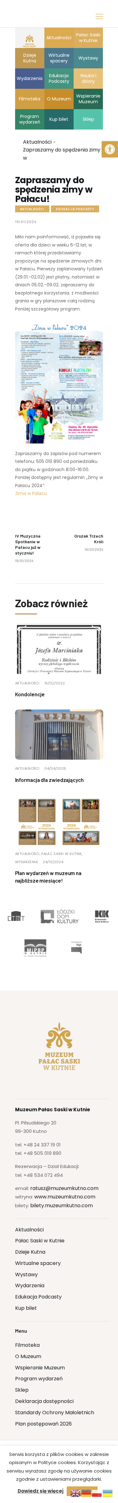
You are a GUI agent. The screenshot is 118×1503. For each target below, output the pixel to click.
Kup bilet (26, 1308)
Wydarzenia (26, 861)
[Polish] (97, 1493)
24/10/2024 (53, 861)
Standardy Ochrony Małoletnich (54, 1412)
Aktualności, (28, 853)
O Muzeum (28, 1356)
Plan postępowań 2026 (43, 1423)
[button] (110, 149)
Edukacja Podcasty (75, 209)
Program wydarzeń (39, 1378)
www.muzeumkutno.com (64, 1196)
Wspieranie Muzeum (40, 1367)
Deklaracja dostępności (44, 1401)
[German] (86, 1493)
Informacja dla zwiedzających (49, 780)
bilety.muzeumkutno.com (61, 1205)
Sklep (22, 1390)
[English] (75, 1493)
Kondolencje (30, 694)
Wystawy (26, 1274)
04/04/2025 (55, 768)
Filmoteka (27, 1345)
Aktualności (32, 209)
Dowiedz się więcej (41, 1491)
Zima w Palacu (31, 493)
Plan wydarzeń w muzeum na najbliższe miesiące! (48, 877)
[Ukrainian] (108, 1493)
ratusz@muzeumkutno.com (64, 1188)
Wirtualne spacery (38, 1263)
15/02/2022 (54, 683)
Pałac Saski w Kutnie (40, 1240)
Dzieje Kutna (30, 1252)
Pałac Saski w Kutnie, (61, 853)
